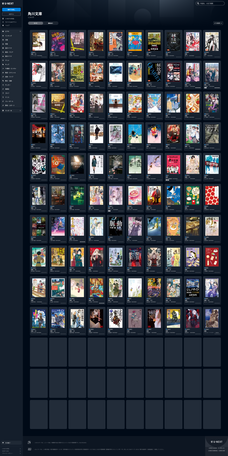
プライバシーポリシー (7, 453)
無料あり (50, 23)
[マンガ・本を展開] (20, 111)
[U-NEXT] (7, 3)
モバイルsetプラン (11, 22)
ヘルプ (7, 25)
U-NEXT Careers (213, 448)
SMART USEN (5, 451)
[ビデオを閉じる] (20, 31)
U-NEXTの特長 (9, 19)
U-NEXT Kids (222, 450)
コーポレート (221, 448)
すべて (35, 23)
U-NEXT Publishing (213, 450)
